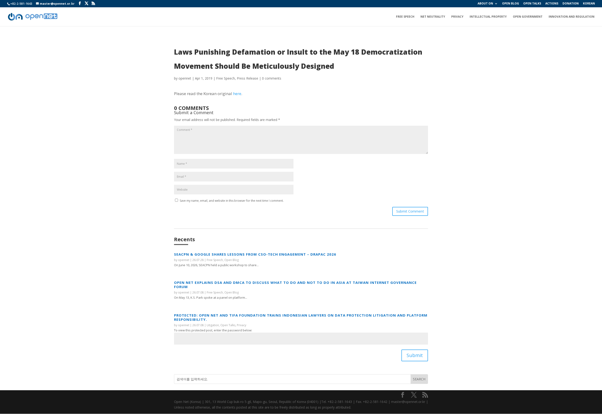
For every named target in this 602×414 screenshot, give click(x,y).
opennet (184, 78)
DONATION (570, 3)
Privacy (457, 17)
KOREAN (589, 3)
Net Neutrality (432, 17)
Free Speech (405, 17)
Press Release (247, 78)
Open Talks (227, 325)
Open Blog (231, 260)
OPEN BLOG (510, 3)
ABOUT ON (485, 3)
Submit (415, 355)
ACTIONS (551, 3)
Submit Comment (410, 211)
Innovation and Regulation (571, 17)
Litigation (213, 325)
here (237, 93)
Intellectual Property (488, 17)
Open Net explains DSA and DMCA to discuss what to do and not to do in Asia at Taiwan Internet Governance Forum (295, 284)
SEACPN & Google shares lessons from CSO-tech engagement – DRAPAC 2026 (255, 254)
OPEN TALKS (532, 3)
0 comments (271, 78)
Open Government (528, 17)
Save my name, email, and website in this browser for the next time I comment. (232, 201)
